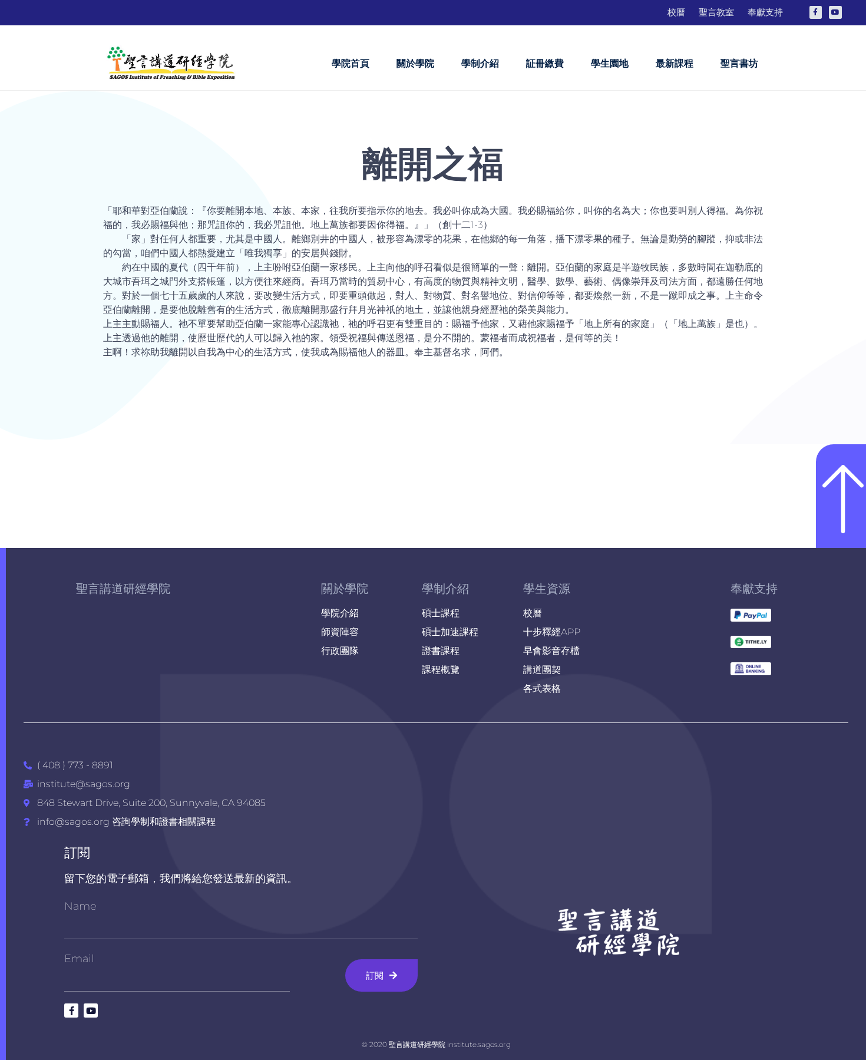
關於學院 (415, 63)
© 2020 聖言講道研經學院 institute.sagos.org (436, 1044)
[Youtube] (835, 12)
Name (80, 906)
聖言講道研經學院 (123, 589)
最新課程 (674, 63)
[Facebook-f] (815, 12)
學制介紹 (480, 63)
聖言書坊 (739, 63)
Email (79, 958)
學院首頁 (350, 63)
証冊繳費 (545, 63)
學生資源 (546, 589)
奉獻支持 (754, 589)
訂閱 (77, 853)
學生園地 (610, 63)
